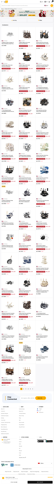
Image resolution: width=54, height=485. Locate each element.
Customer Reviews (22, 413)
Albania (41, 463)
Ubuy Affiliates (21, 424)
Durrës (20, 441)
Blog (20, 417)
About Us (2, 408)
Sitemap (2, 417)
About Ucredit (21, 422)
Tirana (20, 439)
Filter (40, 20)
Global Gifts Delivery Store (11, 8)
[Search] (51, 5)
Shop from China (21, 474)
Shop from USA (8, 471)
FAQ (19, 420)
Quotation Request (4, 413)
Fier (19, 448)
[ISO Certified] (14, 465)
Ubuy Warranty (3, 431)
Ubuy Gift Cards (22, 426)
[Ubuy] (7, 1)
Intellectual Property (4, 415)
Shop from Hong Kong (34, 471)
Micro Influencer (4, 426)
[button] (49, 2)
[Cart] (52, 2)
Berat (20, 455)
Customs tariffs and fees (5, 422)
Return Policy (21, 415)
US (47, 5)
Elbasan (20, 450)
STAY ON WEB (14, 482)
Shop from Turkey (31, 474)
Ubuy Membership (4, 429)
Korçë (20, 452)
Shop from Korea (44, 471)
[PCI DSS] (4, 465)
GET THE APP (40, 482)
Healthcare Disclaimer (5, 433)
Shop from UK (16, 471)
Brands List (21, 411)
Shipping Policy (4, 424)
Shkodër (20, 446)
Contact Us (3, 411)
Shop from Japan (24, 471)
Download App (21, 408)
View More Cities (22, 457)
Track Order (3, 420)
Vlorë (20, 443)
